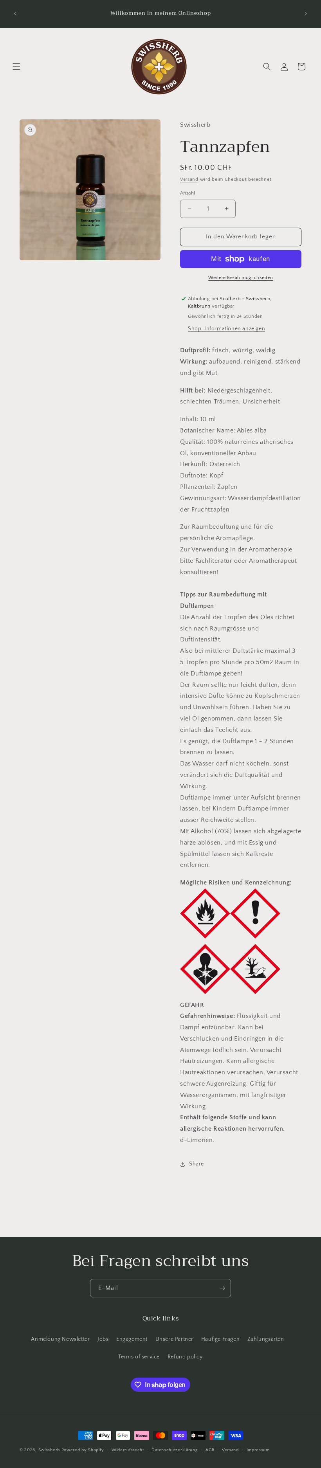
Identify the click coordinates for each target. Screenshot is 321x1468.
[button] (16, 66)
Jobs (102, 1339)
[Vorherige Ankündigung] (15, 13)
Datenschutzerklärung (174, 1450)
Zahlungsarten (265, 1339)
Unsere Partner (174, 1339)
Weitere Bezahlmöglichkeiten (240, 277)
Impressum (258, 1450)
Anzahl (187, 193)
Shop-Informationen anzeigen (226, 329)
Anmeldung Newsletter (60, 1339)
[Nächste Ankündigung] (305, 13)
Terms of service (139, 1357)
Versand (189, 179)
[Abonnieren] (222, 1288)
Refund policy (185, 1357)
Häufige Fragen (220, 1339)
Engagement (132, 1339)
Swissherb (49, 1450)
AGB (210, 1450)
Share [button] (196, 1164)
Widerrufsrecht (128, 1450)
